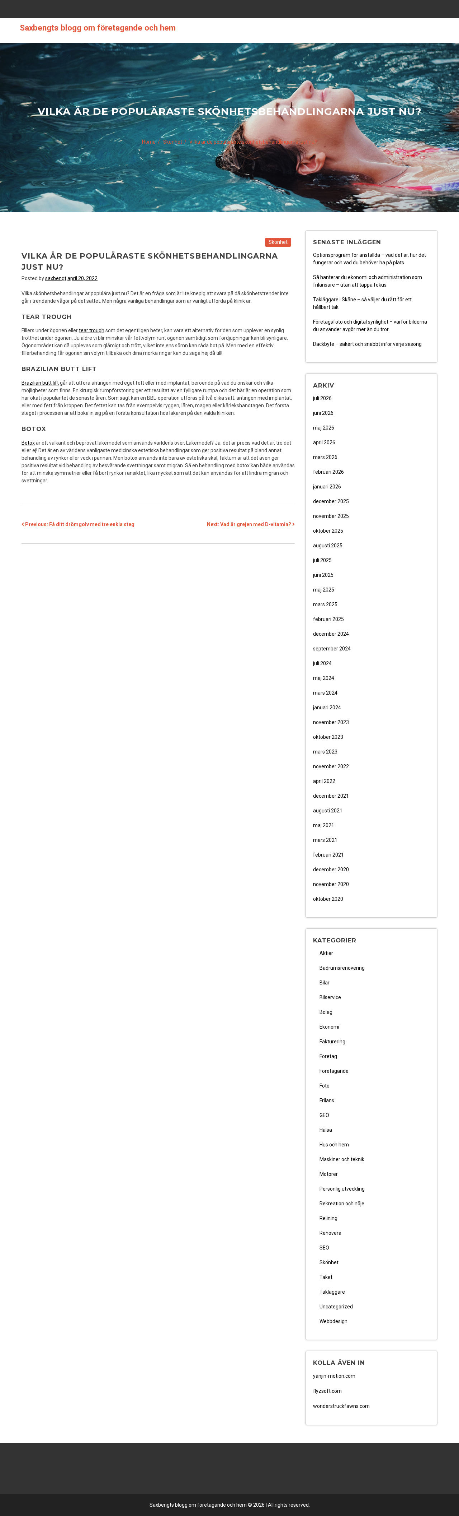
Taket (326, 1277)
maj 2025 (323, 590)
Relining (328, 1218)
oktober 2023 (328, 737)
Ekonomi (329, 1027)
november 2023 (331, 722)
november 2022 (331, 766)
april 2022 (324, 781)
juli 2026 (322, 398)
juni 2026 (323, 413)
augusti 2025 (327, 545)
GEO (324, 1115)
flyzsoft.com (327, 1391)
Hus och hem (334, 1145)
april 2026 (324, 442)
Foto (325, 1086)
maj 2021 (323, 825)
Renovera (330, 1233)
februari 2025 (328, 619)
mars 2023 (325, 752)
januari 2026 (327, 487)
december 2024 (331, 634)
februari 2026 (328, 472)
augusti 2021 (327, 810)
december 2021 (331, 796)
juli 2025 (322, 560)
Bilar (325, 983)
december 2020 (331, 869)
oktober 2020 (328, 899)
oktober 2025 (328, 531)
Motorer (329, 1174)
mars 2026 (325, 457)
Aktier (326, 953)
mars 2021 (325, 840)
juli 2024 (322, 663)
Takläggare (332, 1292)
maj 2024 (323, 678)
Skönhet (278, 242)
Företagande (334, 1071)
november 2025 (331, 516)
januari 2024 (327, 707)
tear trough (91, 330)
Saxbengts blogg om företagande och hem (98, 27)
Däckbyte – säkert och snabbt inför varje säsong (367, 344)
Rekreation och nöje (342, 1203)
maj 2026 (323, 428)
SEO (324, 1248)
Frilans (327, 1100)
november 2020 (331, 884)
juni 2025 (323, 575)
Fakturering (332, 1041)
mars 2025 (325, 604)
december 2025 (331, 501)
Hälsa (326, 1130)
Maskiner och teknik (342, 1159)
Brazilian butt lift (40, 383)
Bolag (326, 1012)
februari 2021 (328, 855)
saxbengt (55, 278)
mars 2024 (325, 693)
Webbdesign (333, 1321)
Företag (328, 1056)
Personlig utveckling (342, 1189)
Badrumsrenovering (342, 968)
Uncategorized (336, 1306)
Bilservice (330, 997)
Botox (28, 443)
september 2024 (332, 649)
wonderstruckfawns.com (341, 1406)
